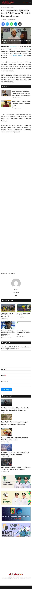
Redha (4, 19)
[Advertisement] (16, 203)
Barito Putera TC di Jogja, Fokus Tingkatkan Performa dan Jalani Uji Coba (21, 104)
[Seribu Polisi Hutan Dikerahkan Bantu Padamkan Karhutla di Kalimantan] (6, 406)
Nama (3, 369)
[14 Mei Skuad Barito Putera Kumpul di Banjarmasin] (8, 308)
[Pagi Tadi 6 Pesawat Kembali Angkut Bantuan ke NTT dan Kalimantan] (6, 420)
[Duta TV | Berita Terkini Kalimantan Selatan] (8, 2)
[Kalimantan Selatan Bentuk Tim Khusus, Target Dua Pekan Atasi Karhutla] (6, 465)
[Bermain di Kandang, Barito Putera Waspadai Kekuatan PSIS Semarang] (8, 325)
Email (3, 375)
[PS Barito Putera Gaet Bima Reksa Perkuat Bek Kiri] (24, 325)
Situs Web (4, 382)
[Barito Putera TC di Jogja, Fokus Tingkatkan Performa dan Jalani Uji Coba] (6, 103)
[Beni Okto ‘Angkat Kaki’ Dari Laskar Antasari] (24, 308)
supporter (27, 49)
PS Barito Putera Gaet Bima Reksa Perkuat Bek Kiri (24, 332)
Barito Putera (10, 7)
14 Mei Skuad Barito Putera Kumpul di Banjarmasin (7, 315)
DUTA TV (13, 46)
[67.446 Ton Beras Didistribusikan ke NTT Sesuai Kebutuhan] (6, 435)
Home (4, 7)
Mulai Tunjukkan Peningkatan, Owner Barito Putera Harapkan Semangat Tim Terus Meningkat (21, 93)
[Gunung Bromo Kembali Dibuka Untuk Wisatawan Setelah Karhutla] (6, 450)
